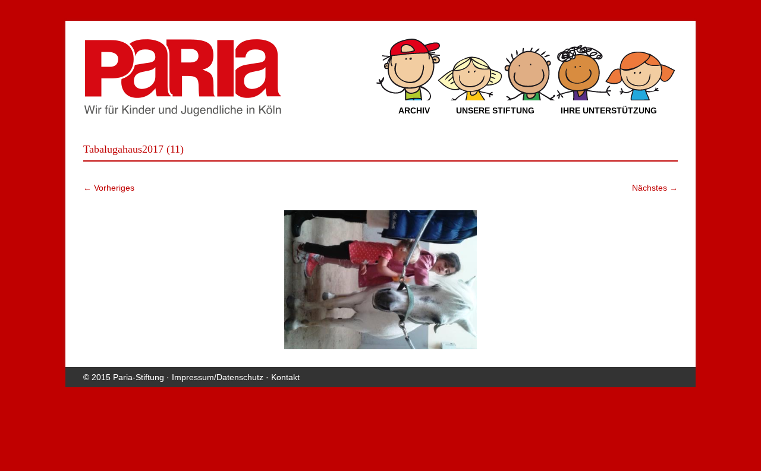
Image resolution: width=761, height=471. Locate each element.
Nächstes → (655, 187)
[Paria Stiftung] (182, 113)
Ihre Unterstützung (609, 110)
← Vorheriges (108, 187)
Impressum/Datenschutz (217, 377)
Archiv (414, 110)
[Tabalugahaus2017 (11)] (380, 279)
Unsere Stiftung (495, 110)
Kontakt (285, 377)
